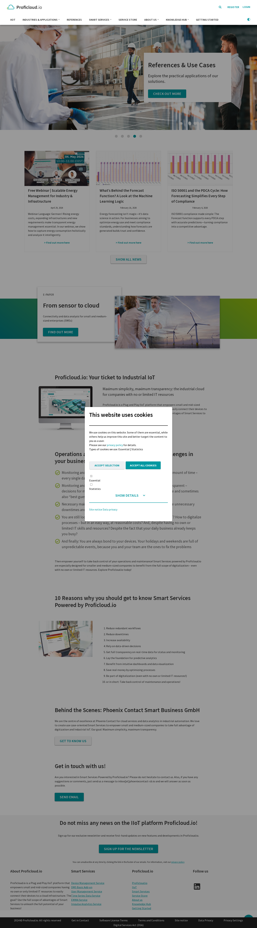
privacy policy (115, 445)
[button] (59, 19)
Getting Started (207, 19)
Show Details (126, 495)
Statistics (95, 489)
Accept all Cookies (143, 465)
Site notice (95, 509)
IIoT (12, 19)
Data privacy (110, 509)
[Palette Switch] (248, 19)
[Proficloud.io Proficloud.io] (25, 7)
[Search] (220, 7)
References (74, 19)
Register (233, 7)
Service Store (128, 19)
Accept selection (107, 465)
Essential (94, 480)
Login (246, 7)
